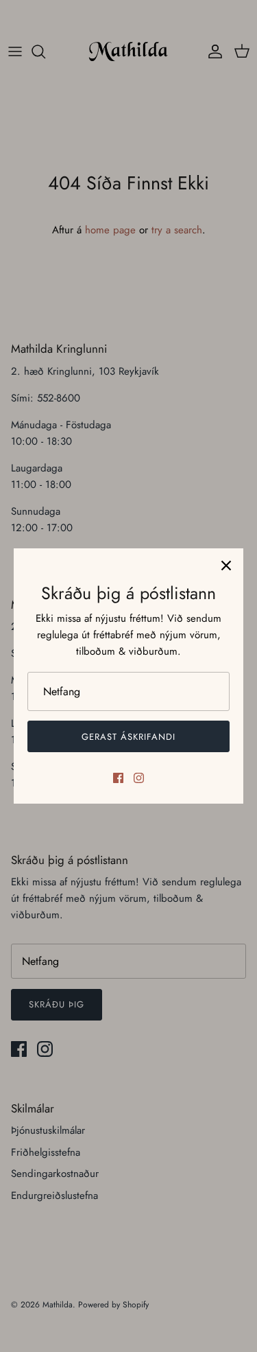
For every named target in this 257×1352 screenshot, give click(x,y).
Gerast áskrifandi (129, 736)
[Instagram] (139, 778)
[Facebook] (118, 778)
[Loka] (226, 565)
